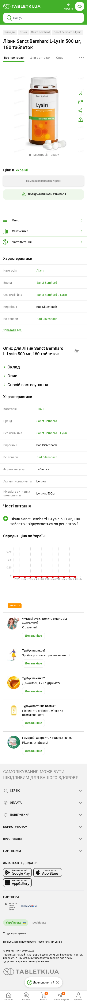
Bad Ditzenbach (47, 319)
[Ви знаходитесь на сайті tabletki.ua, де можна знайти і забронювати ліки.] (22, 6)
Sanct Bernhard (40, 32)
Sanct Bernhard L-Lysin (67, 32)
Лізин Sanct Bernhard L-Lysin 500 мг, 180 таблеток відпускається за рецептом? (45, 521)
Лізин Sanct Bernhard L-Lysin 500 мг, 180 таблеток (42, 44)
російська (39, 922)
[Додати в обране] (80, 93)
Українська (14, 922)
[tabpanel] (43, 368)
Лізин (23, 32)
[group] (43, 185)
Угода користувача (14, 933)
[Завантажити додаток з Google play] (17, 872)
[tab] (13, 58)
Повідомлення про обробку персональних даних (32, 941)
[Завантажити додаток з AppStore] (47, 872)
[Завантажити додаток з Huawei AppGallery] (17, 882)
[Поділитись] (80, 110)
